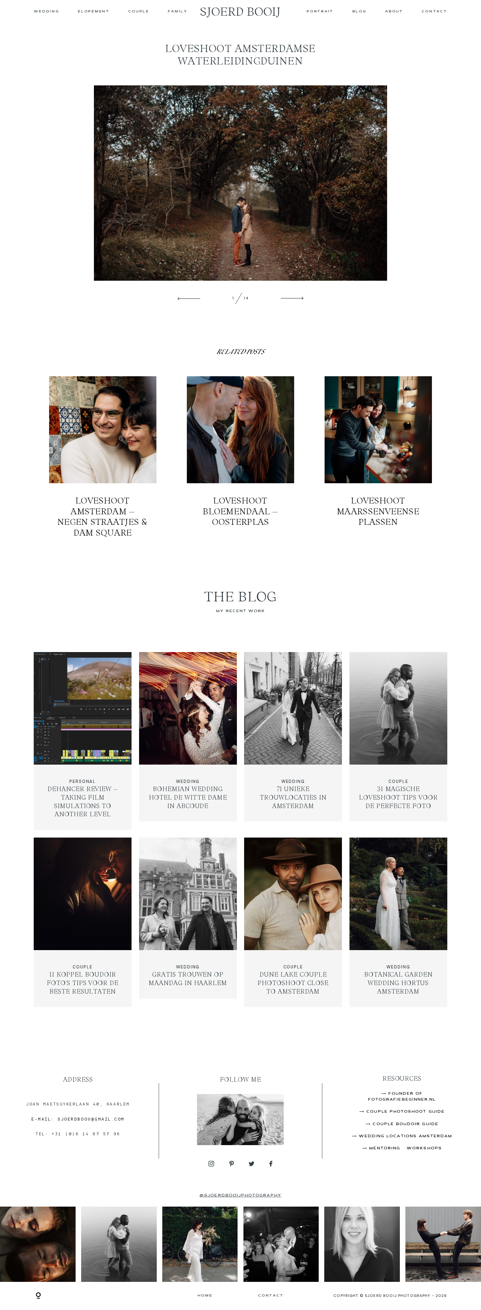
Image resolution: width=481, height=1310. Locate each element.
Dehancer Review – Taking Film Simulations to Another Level (82, 741)
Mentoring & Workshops (405, 1148)
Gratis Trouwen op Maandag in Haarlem (187, 922)
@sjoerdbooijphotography (240, 1195)
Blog (359, 11)
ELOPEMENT (94, 11)
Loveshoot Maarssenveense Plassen (378, 457)
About (394, 11)
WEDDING (46, 11)
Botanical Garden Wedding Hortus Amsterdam (398, 922)
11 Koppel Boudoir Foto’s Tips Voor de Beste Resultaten (82, 922)
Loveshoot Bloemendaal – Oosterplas (240, 457)
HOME (205, 1295)
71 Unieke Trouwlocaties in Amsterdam (293, 741)
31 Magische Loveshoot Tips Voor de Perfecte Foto (398, 741)
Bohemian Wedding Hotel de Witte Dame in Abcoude (187, 741)
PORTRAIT (320, 11)
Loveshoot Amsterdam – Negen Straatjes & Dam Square (102, 457)
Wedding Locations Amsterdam (406, 1136)
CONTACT (434, 11)
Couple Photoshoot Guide (405, 1111)
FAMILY (177, 11)
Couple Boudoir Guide (405, 1124)
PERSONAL (82, 781)
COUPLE (138, 11)
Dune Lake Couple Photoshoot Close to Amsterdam (293, 922)
